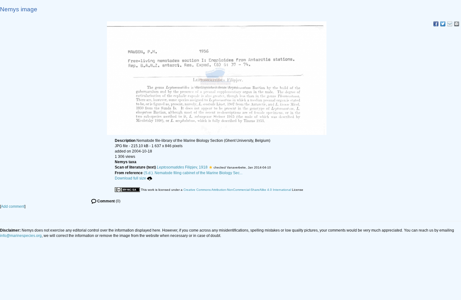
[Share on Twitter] (442, 23)
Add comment (12, 206)
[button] (211, 167)
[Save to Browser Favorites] (449, 23)
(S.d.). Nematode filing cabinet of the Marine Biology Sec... (193, 173)
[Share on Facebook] (435, 23)
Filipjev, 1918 (182, 167)
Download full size (130, 178)
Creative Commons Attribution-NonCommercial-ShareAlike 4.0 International (237, 189)
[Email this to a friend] (456, 23)
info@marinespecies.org (21, 235)
